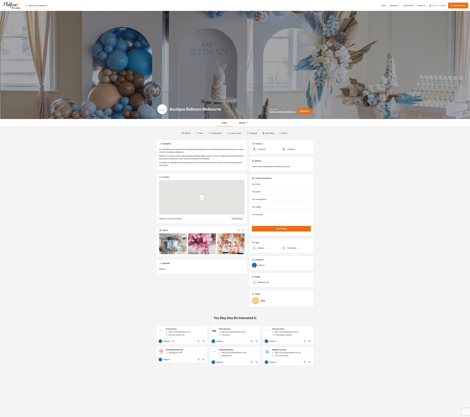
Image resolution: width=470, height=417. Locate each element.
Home (383, 5)
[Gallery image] (173, 243)
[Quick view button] (199, 341)
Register (443, 5)
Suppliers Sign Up (459, 5)
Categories (393, 5)
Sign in (434, 5)
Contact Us (421, 5)
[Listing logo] (162, 109)
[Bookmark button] (203, 341)
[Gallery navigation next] (243, 230)
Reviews (243, 123)
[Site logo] (12, 5)
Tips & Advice (408, 5)
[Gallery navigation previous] (239, 230)
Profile (224, 123)
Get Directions (237, 219)
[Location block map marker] (201, 197)
